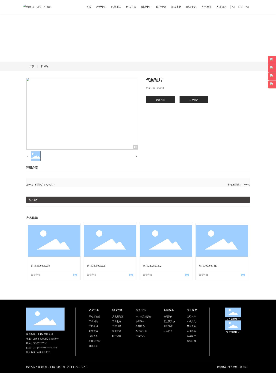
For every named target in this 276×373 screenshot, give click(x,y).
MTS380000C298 (54, 241)
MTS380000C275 (110, 241)
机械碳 (45, 66)
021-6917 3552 (40, 343)
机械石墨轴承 (234, 184)
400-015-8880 (43, 352)
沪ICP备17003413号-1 (77, 367)
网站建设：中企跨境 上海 (229, 367)
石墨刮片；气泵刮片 (44, 184)
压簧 (31, 66)
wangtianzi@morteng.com (45, 347)
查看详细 (35, 275)
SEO (245, 367)
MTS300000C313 (222, 241)
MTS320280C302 (166, 241)
